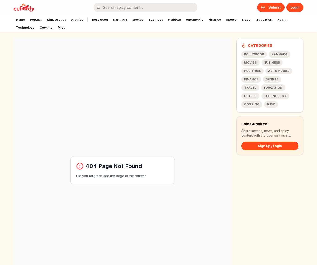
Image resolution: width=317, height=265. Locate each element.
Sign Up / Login (270, 146)
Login (294, 7)
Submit (274, 7)
